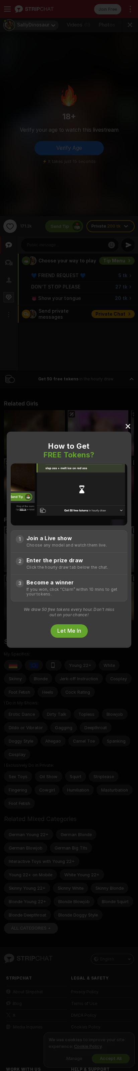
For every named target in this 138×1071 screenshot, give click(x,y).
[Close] (128, 426)
